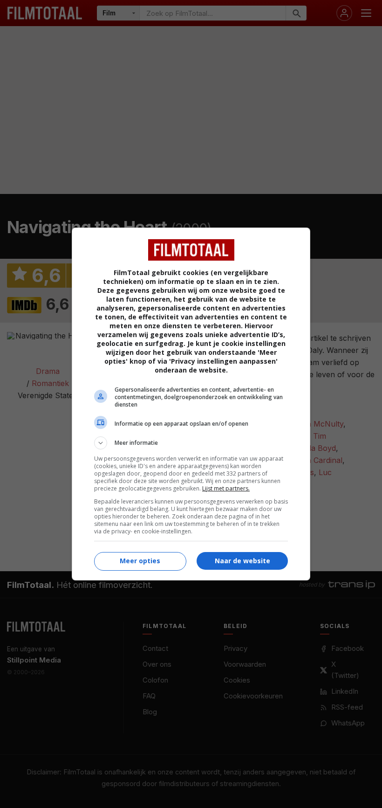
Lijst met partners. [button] (226, 488)
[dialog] (191, 404)
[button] (191, 442)
